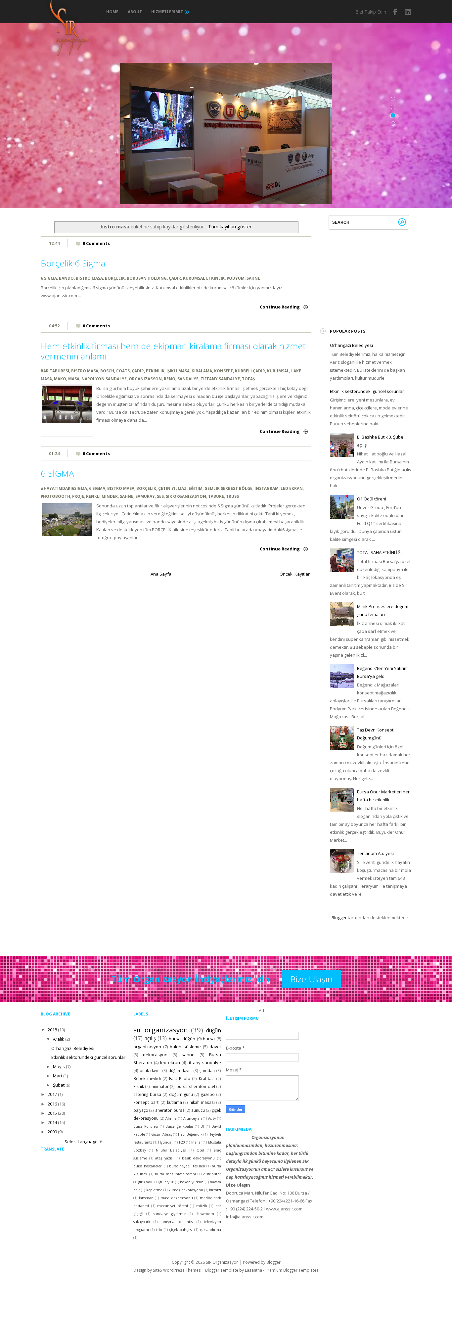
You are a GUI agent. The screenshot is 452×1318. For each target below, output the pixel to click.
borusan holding (147, 278)
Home (112, 12)
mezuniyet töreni (172, 1205)
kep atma (154, 1190)
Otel (200, 1150)
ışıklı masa (178, 370)
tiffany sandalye (220, 378)
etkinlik (155, 370)
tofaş (248, 378)
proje (78, 496)
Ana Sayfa (161, 574)
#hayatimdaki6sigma (64, 488)
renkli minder (102, 496)
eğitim (196, 488)
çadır (175, 278)
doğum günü (181, 1094)
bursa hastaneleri (147, 1166)
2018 (52, 1030)
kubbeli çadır (250, 370)
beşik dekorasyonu (198, 1158)
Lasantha (253, 1270)
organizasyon (145, 378)
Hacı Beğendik (190, 1134)
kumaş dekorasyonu (185, 1190)
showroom (205, 1213)
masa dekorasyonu (176, 1198)
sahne (253, 278)
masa (73, 378)
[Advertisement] (379, 271)
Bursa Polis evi (145, 1126)
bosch (107, 370)
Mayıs (59, 1066)
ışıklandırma (210, 1229)
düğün (213, 1030)
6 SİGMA (57, 473)
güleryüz (166, 1182)
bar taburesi (55, 370)
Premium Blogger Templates (292, 1270)
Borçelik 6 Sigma (73, 263)
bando (66, 278)
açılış (150, 1038)
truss (232, 496)
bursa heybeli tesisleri (187, 1166)
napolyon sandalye (104, 378)
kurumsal (278, 370)
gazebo (208, 1094)
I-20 (182, 1142)
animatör (160, 1086)
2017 (52, 1094)
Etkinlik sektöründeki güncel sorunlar (367, 391)
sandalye (188, 378)
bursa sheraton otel (195, 1086)
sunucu (198, 1110)
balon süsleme (185, 1047)
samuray (145, 496)
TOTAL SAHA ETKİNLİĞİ (379, 552)
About (135, 12)
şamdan (207, 1070)
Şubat (59, 1085)
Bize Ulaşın (311, 979)
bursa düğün (182, 1039)
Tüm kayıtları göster (229, 226)
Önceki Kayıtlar (295, 574)
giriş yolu (145, 1182)
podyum (236, 278)
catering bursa (147, 1094)
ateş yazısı (164, 1158)
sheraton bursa (170, 1110)
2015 (52, 1113)
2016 (52, 1104)
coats (123, 370)
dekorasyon (155, 1055)
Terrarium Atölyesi (375, 853)
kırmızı (215, 1190)
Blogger (339, 917)
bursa (209, 1039)
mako (60, 378)
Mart (57, 1076)
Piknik (138, 1086)
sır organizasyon (186, 496)
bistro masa (89, 278)
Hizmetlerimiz (167, 12)
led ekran (292, 488)
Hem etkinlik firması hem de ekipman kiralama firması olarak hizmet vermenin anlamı (173, 351)
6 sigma (49, 278)
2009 (52, 1132)
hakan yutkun (191, 1182)
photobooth (55, 496)
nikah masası (202, 1102)
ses (160, 496)
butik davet (150, 1070)
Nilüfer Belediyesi (171, 1150)
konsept (223, 370)
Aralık (58, 1039)
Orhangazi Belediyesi (351, 345)
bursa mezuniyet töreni (175, 1174)
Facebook (395, 12)
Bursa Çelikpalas (179, 1126)
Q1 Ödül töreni (371, 499)
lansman (146, 1198)
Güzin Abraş (161, 1134)
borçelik (115, 278)
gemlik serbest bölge (228, 488)
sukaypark (141, 1221)
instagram (408, 12)
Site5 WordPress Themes (177, 1270)
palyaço (140, 1110)
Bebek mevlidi (147, 1078)
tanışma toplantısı (177, 1221)
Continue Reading (280, 307)
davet (215, 1047)
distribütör (212, 1174)
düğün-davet (180, 1070)
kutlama (174, 1102)
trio (159, 1229)
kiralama (202, 370)
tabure (216, 496)
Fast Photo (179, 1078)
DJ (202, 1126)
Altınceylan (192, 1118)
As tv (212, 1118)
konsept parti (146, 1102)
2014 (52, 1122)
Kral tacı (207, 1078)
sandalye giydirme (170, 1213)
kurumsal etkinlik (204, 278)
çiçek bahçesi (181, 1229)
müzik (201, 1205)
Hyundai (165, 1142)
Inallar (196, 1142)
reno (169, 378)
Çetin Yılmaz (172, 488)
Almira (171, 1118)
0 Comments (96, 243)
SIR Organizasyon (222, 1262)
